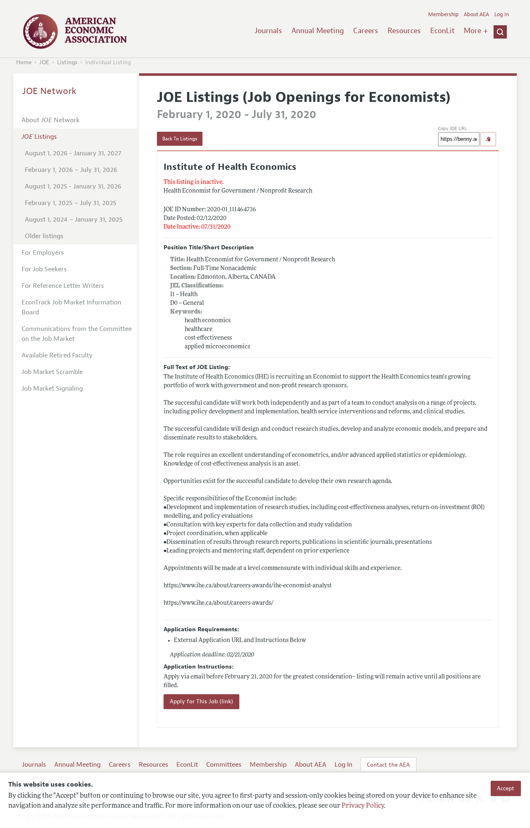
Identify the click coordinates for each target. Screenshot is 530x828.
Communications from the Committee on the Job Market (77, 334)
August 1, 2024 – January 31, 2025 (74, 219)
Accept (505, 788)
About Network (51, 120)
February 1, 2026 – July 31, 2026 (71, 170)
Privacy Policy (363, 806)
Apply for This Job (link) (201, 701)
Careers (365, 30)
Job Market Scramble (52, 372)
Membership (443, 14)
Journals (268, 30)
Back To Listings (179, 138)
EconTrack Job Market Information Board (71, 307)
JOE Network (49, 91)
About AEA (476, 14)
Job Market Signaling (52, 388)
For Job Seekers (44, 269)
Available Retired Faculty (57, 355)
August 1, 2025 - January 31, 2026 (73, 186)
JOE (44, 62)
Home (23, 62)
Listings (67, 62)
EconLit (442, 30)
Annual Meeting (318, 30)
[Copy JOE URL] (488, 139)
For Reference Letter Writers (63, 286)
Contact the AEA (388, 764)
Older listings (44, 236)
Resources (404, 30)
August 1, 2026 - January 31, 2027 (73, 153)
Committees (223, 764)
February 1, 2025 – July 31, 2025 (70, 203)
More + (476, 30)
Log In (501, 14)
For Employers (43, 253)
